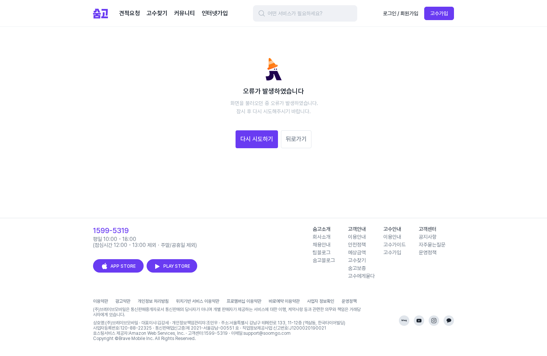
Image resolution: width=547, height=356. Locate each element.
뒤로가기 (296, 139)
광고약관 (122, 301)
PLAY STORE (176, 266)
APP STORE (123, 266)
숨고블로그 (324, 260)
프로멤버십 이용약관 (244, 301)
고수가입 (439, 13)
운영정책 (427, 252)
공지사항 (427, 237)
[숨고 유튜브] (419, 320)
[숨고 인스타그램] (434, 320)
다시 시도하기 (256, 139)
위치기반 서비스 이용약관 (197, 301)
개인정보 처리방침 (153, 301)
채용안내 (321, 245)
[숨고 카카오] (449, 320)
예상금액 (357, 252)
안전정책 (357, 245)
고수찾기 (357, 260)
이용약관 (100, 301)
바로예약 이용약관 (284, 301)
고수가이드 (394, 245)
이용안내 (357, 237)
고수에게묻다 (361, 276)
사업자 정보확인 (320, 301)
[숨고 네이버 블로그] (404, 320)
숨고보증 (357, 268)
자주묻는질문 (432, 245)
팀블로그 (321, 252)
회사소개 (321, 237)
